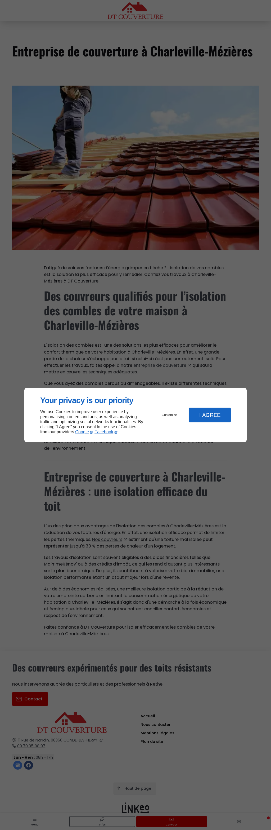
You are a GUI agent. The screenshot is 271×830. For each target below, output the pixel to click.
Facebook (103, 432)
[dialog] (135, 415)
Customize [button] (169, 415)
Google (82, 432)
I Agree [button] (209, 415)
